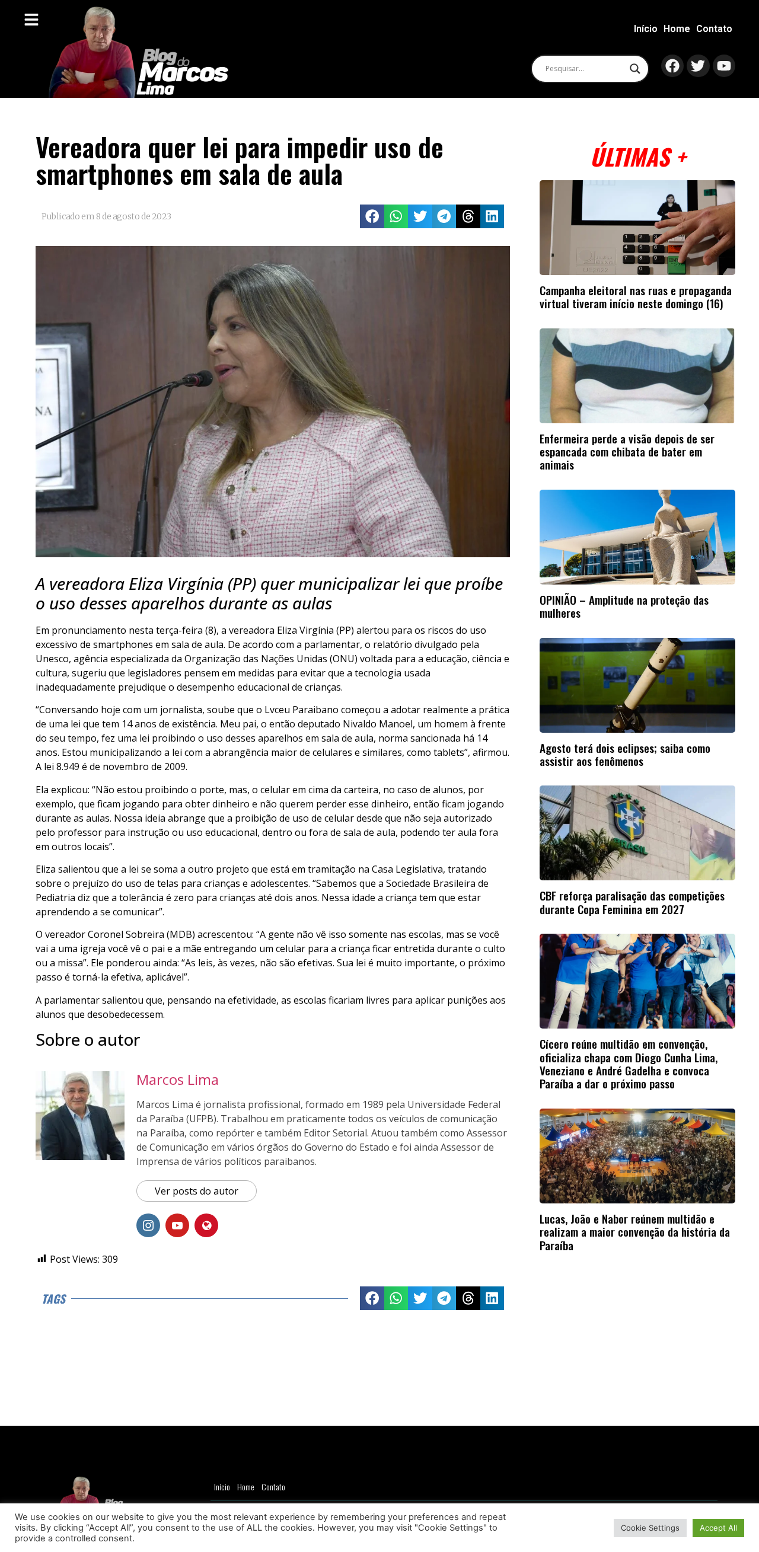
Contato (714, 28)
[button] (372, 217)
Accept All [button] (718, 1527)
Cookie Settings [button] (650, 1527)
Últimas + (637, 156)
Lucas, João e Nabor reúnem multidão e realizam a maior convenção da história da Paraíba (635, 1232)
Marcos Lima (177, 1079)
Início (646, 28)
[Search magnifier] (635, 68)
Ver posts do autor (196, 1190)
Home (677, 28)
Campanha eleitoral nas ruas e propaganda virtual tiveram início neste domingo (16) (636, 297)
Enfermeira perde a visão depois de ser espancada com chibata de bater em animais (627, 452)
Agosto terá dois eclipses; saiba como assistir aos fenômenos (625, 754)
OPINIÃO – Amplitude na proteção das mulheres (624, 606)
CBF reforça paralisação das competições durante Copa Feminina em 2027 (632, 902)
